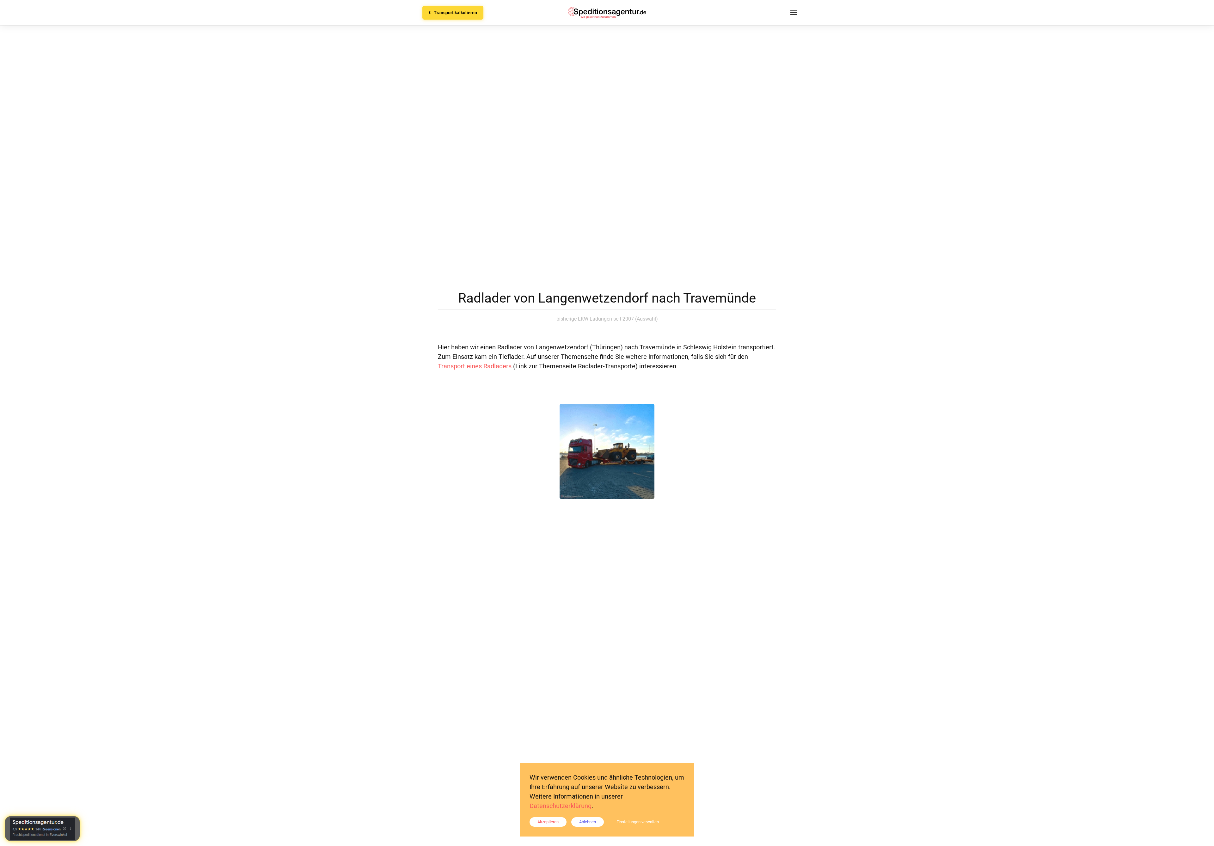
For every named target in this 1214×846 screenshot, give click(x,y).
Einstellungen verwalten (637, 821)
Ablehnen (587, 821)
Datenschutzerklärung (561, 806)
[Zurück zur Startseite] (607, 12)
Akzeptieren (548, 821)
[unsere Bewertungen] (42, 828)
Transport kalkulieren (453, 12)
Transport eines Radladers (475, 366)
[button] (793, 12)
